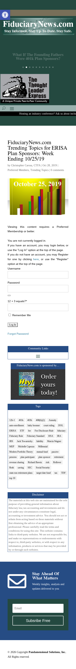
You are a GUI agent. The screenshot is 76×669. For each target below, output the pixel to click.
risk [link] (47, 462)
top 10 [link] (12, 478)
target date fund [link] (43, 473)
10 (53, 67)
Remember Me (21, 315)
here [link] (36, 259)
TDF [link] (63, 473)
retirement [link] (58, 457)
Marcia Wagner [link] (54, 441)
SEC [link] (30, 467)
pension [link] (13, 457)
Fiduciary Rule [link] (16, 436)
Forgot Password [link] (18, 333)
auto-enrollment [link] (16, 425)
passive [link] (55, 451)
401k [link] (21, 420)
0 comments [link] (57, 170)
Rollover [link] (57, 462)
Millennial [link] (43, 446)
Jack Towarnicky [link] (25, 441)
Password (14, 282)
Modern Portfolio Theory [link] (21, 451)
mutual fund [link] (42, 451)
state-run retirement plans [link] (21, 473)
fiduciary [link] (61, 430)
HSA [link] (50, 436)
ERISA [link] (12, 430)
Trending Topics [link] (39, 170)
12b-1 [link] (12, 420)
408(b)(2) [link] (40, 420)
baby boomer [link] (34, 425)
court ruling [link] (49, 425)
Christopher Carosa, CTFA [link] (25, 165)
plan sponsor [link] (44, 457)
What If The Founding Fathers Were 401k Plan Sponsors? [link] (38, 54)
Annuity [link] (52, 420)
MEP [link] (11, 446)
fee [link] (29, 430)
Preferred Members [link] (18, 170)
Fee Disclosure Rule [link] (44, 430)
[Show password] (9, 295)
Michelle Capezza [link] (26, 446)
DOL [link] (60, 425)
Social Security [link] (43, 467)
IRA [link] (59, 436)
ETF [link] (22, 430)
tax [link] (56, 473)
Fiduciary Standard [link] (35, 436)
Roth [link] (11, 467)
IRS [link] (11, 441)
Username (14, 268)
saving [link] (21, 467)
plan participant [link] (27, 457)
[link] (5, 15)
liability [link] (39, 441)
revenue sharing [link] (16, 462)
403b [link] (29, 420)
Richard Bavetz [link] (35, 462)
